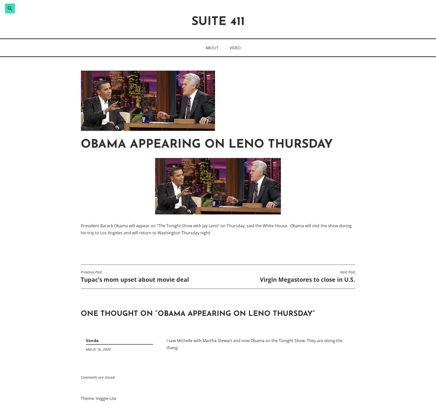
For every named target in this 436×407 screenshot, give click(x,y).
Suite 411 (218, 22)
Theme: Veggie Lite (98, 398)
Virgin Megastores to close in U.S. (307, 277)
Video (235, 47)
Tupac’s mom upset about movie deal (135, 277)
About (212, 47)
